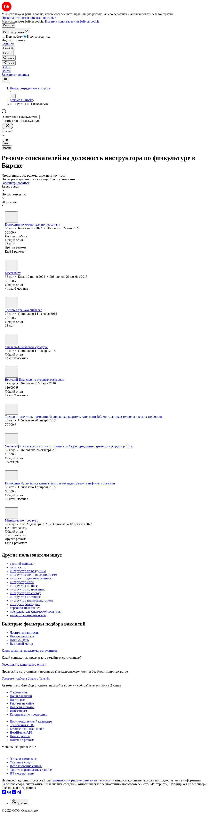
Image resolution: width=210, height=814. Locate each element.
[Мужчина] (11, 216)
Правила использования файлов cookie (72, 21)
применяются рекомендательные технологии (82, 780)
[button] (6, 67)
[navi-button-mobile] (6, 80)
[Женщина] (11, 265)
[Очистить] (7, 126)
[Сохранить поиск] (6, 142)
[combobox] (21, 117)
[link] (9, 57)
